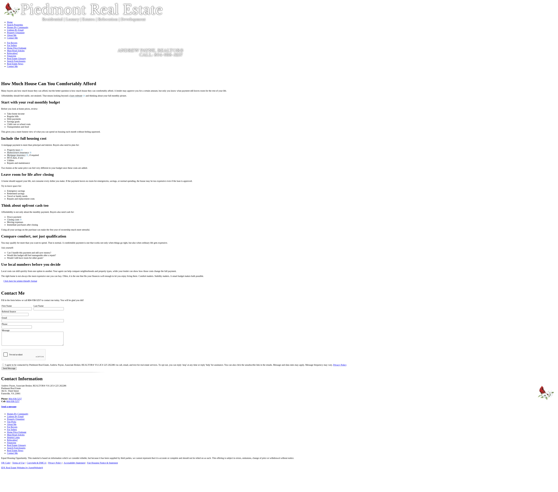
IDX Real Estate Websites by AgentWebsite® (22, 467)
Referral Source (9, 311)
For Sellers (12, 429)
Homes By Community (17, 414)
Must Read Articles (16, 435)
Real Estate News (15, 63)
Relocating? (12, 440)
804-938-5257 (15, 399)
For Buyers (12, 427)
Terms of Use (18, 463)
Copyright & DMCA (36, 463)
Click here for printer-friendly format (20, 281)
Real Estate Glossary (16, 58)
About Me (11, 424)
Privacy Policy (340, 365)
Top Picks (11, 421)
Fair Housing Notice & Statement (102, 463)
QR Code (5, 463)
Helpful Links (13, 437)
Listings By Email (15, 416)
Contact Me (12, 66)
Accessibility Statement (74, 463)
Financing (11, 56)
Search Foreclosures (16, 61)
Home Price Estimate (16, 432)
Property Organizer (16, 419)
